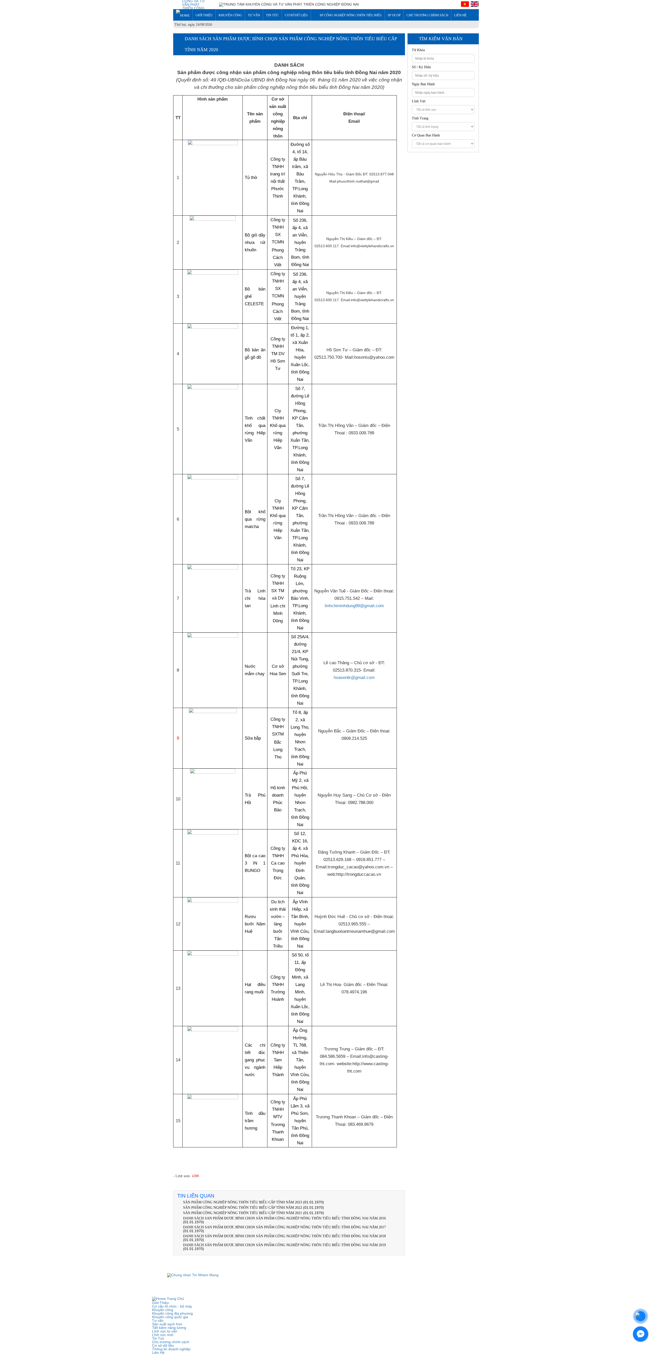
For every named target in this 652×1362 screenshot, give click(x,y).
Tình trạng (420, 118)
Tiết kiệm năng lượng (169, 1328)
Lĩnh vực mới (162, 1335)
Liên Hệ (460, 15)
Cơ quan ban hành (426, 135)
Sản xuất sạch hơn (167, 1324)
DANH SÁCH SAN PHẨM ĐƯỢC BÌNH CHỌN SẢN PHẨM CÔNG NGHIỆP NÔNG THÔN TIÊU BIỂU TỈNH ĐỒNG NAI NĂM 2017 (284, 1227)
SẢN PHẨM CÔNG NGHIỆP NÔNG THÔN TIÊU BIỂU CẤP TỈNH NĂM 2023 (242, 1202)
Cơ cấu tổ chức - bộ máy (172, 1306)
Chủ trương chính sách (427, 15)
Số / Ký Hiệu (421, 67)
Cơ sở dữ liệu (296, 15)
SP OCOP (394, 15)
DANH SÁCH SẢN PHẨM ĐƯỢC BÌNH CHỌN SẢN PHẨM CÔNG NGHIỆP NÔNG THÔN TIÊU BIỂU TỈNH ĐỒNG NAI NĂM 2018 (284, 1236)
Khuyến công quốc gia (170, 1317)
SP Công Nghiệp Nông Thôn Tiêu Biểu (351, 15)
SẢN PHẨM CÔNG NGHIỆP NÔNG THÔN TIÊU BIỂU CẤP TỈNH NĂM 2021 (242, 1213)
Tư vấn (254, 15)
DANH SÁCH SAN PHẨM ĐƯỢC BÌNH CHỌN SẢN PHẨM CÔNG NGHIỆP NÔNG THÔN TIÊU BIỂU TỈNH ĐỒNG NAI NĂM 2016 (284, 1218)
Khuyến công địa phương (172, 1313)
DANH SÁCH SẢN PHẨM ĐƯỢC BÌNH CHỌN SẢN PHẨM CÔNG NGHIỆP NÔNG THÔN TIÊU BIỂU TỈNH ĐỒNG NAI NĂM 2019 (284, 1245)
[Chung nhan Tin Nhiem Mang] (193, 1275)
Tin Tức (272, 15)
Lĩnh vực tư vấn (164, 1331)
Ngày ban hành (423, 84)
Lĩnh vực (419, 101)
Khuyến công (230, 15)
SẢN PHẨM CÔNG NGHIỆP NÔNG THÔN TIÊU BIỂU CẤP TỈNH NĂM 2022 (242, 1208)
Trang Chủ (175, 1299)
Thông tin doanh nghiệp (171, 1349)
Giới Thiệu (204, 15)
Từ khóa (418, 50)
